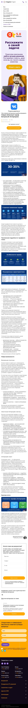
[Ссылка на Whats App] (2, 663)
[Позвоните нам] (23, 2)
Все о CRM (6, 11)
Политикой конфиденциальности (19, 649)
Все (4, 7)
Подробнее (14, 613)
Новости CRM (6, 24)
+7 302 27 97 (19, 673)
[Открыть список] (26, 680)
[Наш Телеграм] (5, 651)
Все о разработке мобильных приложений (10, 15)
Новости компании (8, 26)
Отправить (5, 644)
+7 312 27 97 (18, 677)
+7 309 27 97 (5, 677)
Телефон (5, 640)
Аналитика (6, 9)
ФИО (4, 630)
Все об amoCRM (7, 20)
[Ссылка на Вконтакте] (7, 663)
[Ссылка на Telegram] (5, 663)
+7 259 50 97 (5, 673)
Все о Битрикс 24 (7, 13)
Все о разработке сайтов (9, 18)
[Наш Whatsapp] (2, 651)
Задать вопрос (14, 578)
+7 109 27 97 (18, 668)
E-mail (4, 635)
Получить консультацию (14, 127)
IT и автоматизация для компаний (11, 22)
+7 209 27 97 (5, 668)
